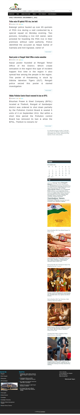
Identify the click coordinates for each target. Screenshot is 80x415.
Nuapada (62, 192)
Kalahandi (62, 189)
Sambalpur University (53, 200)
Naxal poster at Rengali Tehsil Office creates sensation (27, 57)
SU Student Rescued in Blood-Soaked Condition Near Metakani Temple (27, 389)
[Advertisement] (52, 5)
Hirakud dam (64, 187)
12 (49, 172)
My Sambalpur (42, 411)
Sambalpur (3, 397)
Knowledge (11, 14)
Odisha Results (4, 395)
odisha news (56, 193)
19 (49, 173)
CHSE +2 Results (42, 14)
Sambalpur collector (51, 195)
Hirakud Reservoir (54, 188)
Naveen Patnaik (56, 192)
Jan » (52, 176)
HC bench (55, 187)
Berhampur (54, 184)
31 (65, 175)
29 (59, 175)
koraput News (62, 190)
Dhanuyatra (3, 378)
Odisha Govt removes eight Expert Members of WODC (28, 385)
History (43, 11)
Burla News (68, 186)
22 (59, 173)
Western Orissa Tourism (6, 405)
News (18, 14)
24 (65, 173)
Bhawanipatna (59, 184)
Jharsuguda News (53, 189)
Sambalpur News (56, 198)
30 (62, 175)
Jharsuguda (3, 392)
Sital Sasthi (67, 200)
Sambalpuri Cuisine (25, 14)
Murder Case (50, 192)
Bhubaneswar (53, 186)
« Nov (48, 176)
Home (24, 11)
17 (65, 172)
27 (52, 175)
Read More (48, 52)
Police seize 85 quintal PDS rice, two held (23, 21)
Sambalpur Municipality (58, 196)
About (30, 11)
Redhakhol (52, 194)
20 (52, 173)
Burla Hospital (4, 376)
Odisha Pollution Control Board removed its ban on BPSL (28, 95)
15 (59, 172)
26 (49, 175)
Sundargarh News (51, 201)
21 (56, 173)
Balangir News (57, 183)
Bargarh (2, 373)
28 (56, 175)
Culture (36, 11)
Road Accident (58, 194)
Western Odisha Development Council (7, 403)
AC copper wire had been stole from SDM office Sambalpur (28, 382)
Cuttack (50, 187)
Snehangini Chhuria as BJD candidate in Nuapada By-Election (27, 379)
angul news (49, 183)
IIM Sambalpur (62, 188)
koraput (56, 190)
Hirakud (59, 187)
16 (62, 172)
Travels (34, 14)
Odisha (65, 192)
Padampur (62, 193)
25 (69, 173)
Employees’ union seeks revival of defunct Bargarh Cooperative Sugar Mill (28, 374)
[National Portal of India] (59, 226)
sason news (62, 200)
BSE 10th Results (52, 14)
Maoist (66, 190)
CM (48, 187)
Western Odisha (60, 201)
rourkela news (64, 194)
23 (62, 173)
